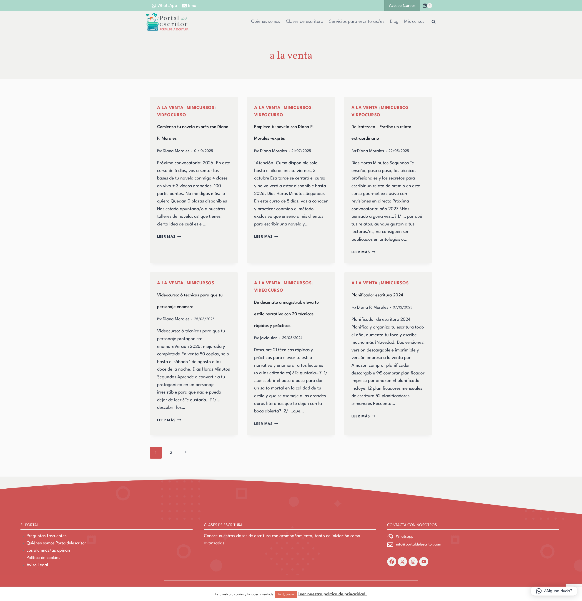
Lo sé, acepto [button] (286, 594)
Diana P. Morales (372, 308)
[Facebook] (391, 561)
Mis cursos (414, 21)
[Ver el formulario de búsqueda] (433, 22)
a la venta (170, 108)
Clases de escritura (305, 21)
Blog (394, 21)
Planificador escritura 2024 (377, 295)
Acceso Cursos (402, 6)
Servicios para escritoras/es (356, 21)
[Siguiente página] (185, 452)
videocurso (171, 115)
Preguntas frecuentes (47, 536)
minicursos (200, 108)
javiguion (269, 338)
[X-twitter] (402, 561)
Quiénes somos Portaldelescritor (56, 543)
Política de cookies (43, 558)
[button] (554, 591)
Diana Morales (176, 151)
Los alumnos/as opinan (48, 550)
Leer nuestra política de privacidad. (332, 594)
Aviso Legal (37, 565)
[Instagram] (413, 561)
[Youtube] (423, 561)
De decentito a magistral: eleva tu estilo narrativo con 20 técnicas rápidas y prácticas (286, 314)
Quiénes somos (265, 21)
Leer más (169, 237)
